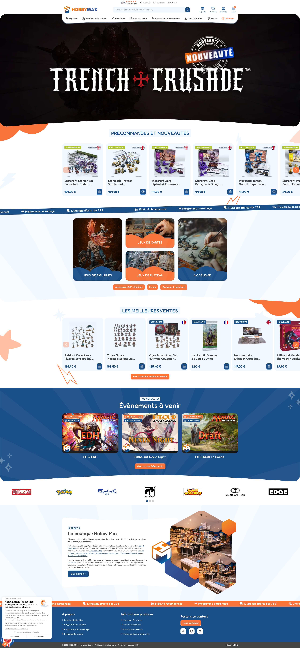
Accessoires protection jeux (107, 553)
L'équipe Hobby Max (73, 620)
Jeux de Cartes (95, 551)
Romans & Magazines (130, 553)
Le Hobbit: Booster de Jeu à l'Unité (204, 357)
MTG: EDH (90, 457)
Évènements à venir (73, 634)
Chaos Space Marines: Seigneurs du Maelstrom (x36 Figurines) (120, 357)
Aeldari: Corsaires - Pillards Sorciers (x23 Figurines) (78, 357)
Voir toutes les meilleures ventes (150, 376)
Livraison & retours (132, 620)
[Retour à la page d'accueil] (84, 9)
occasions (72, 562)
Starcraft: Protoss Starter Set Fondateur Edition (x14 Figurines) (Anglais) (120, 182)
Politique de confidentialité (136, 634)
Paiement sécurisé (132, 624)
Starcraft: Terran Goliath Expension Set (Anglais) (251, 182)
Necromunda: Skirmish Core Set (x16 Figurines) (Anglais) (246, 357)
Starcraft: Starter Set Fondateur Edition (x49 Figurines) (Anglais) (78, 182)
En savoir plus (78, 573)
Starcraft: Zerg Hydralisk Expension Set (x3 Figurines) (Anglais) (165, 182)
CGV (137, 645)
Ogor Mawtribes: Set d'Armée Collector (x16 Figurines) (163, 357)
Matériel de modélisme (77, 556)
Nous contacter (191, 622)
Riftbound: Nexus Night (150, 457)
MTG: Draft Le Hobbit (209, 457)
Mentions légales (86, 645)
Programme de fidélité (75, 624)
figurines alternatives (85, 553)
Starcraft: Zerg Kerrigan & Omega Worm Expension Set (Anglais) (209, 182)
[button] (66, 170)
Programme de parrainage (76, 629)
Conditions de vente (132, 629)
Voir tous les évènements (150, 466)
